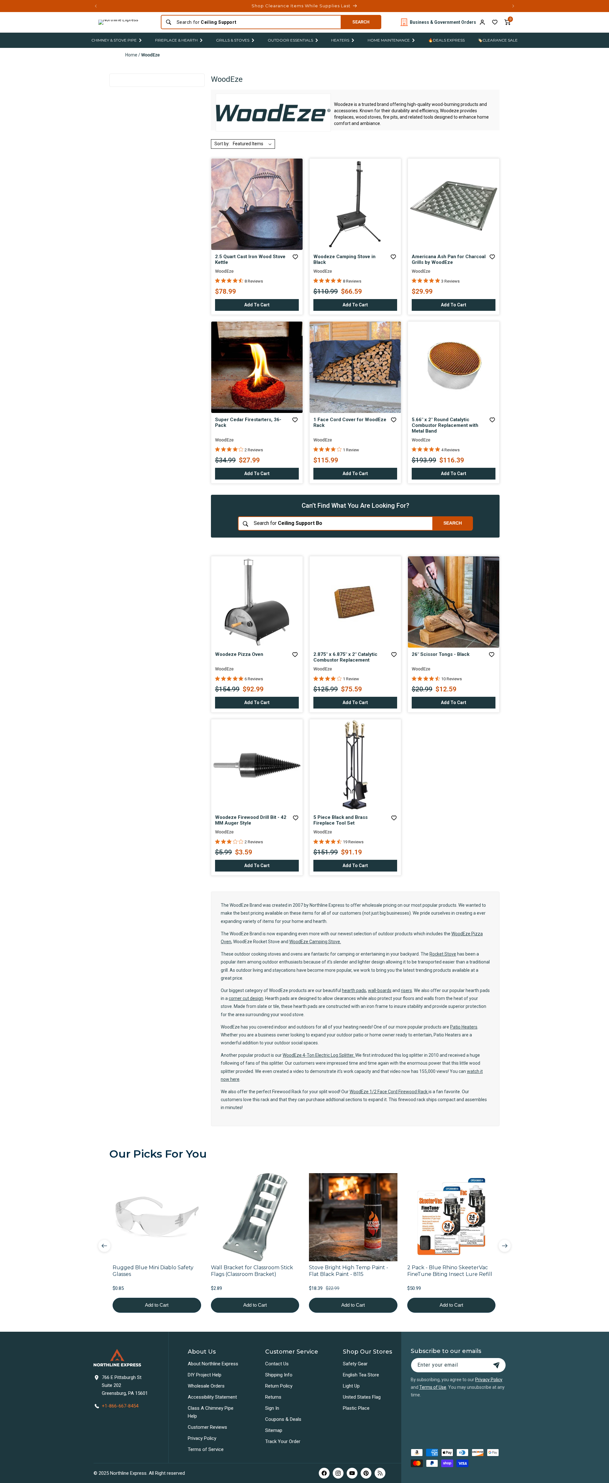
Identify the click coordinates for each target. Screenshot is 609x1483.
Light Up (351, 1386)
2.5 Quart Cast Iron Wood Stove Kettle (250, 259)
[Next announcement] (513, 6)
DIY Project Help (204, 1375)
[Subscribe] (496, 1365)
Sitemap (273, 1430)
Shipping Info (278, 1375)
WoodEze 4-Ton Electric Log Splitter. (319, 1055)
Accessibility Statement (212, 1397)
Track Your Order (282, 1441)
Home (131, 54)
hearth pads (354, 990)
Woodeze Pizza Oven (239, 654)
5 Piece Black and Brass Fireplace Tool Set (340, 820)
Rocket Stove (442, 954)
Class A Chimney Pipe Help (210, 1412)
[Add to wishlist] (495, 22)
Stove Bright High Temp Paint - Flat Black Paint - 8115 (348, 1270)
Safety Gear (355, 1364)
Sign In (272, 1408)
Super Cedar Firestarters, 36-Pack (248, 422)
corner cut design (246, 998)
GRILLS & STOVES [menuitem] (232, 40)
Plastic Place (356, 1408)
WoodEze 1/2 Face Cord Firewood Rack (389, 1091)
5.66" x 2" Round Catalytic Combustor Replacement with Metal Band (445, 425)
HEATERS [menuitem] (340, 40)
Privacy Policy (202, 1438)
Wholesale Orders (206, 1386)
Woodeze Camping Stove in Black (344, 259)
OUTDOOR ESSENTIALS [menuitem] (290, 40)
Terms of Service (206, 1449)
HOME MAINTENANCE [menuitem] (389, 40)
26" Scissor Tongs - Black (440, 654)
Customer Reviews (207, 1427)
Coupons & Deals (283, 1419)
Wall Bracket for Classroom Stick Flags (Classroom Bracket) (252, 1270)
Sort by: (222, 143)
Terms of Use (432, 1387)
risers (406, 990)
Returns (273, 1397)
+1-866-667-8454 (120, 1406)
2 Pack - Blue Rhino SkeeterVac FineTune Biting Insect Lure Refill (449, 1270)
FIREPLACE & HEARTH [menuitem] (176, 40)
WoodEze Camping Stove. (315, 941)
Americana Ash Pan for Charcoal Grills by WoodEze (449, 259)
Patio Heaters (463, 1026)
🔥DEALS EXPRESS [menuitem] (446, 40)
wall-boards (379, 990)
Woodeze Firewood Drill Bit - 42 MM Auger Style (250, 820)
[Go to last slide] (104, 1246)
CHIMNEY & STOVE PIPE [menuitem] (114, 40)
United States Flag (362, 1397)
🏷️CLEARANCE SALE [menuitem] (498, 40)
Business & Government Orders (443, 22)
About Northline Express (213, 1364)
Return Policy (278, 1386)
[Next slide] (505, 1246)
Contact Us (277, 1364)
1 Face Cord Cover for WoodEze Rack (349, 422)
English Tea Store (361, 1375)
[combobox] (256, 22)
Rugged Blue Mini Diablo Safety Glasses (153, 1270)
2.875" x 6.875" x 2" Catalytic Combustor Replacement (345, 657)
